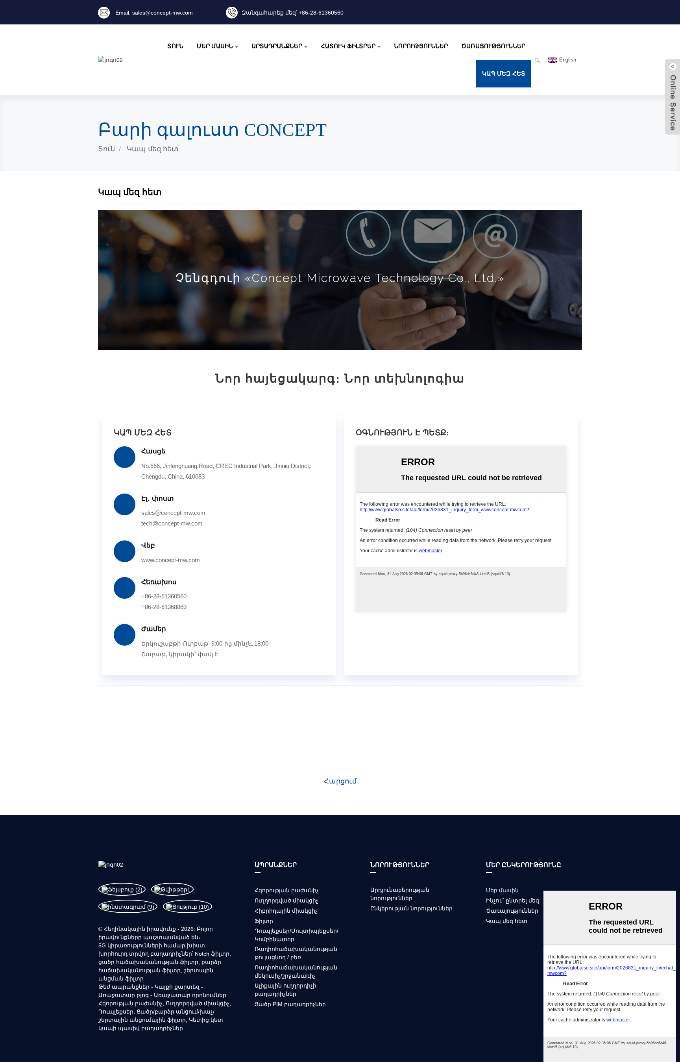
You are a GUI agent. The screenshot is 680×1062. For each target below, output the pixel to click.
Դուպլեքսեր (115, 1011)
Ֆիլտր (264, 921)
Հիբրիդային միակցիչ (286, 911)
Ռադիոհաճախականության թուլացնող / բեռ (296, 953)
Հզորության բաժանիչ (130, 1003)
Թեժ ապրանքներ (124, 987)
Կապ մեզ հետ (503, 74)
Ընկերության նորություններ (411, 908)
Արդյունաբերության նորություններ (399, 894)
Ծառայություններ (493, 46)
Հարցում (340, 781)
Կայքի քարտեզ (177, 987)
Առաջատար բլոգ (123, 995)
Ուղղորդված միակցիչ (197, 1003)
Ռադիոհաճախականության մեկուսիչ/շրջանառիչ (296, 971)
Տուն (175, 46)
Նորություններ (421, 46)
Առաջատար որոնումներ (190, 995)
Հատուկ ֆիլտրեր (348, 46)
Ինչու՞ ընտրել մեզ (512, 900)
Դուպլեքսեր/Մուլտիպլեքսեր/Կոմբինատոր (296, 935)
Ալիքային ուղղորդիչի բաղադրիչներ (285, 989)
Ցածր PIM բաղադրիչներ (290, 1004)
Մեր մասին (215, 46)
